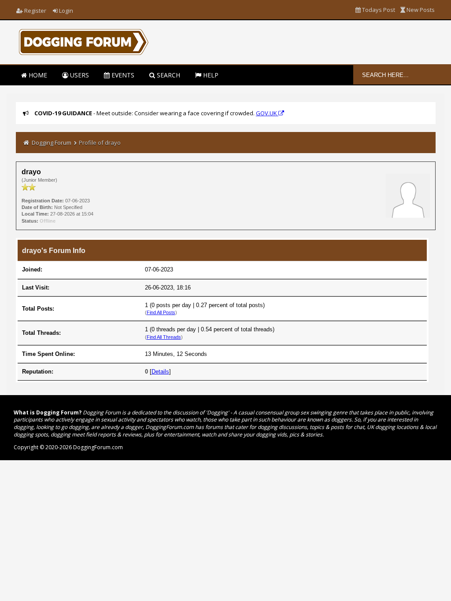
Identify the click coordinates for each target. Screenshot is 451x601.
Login (65, 11)
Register (34, 11)
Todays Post (378, 10)
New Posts (420, 10)
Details (160, 371)
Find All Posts (161, 312)
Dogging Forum (51, 143)
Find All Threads (164, 337)
